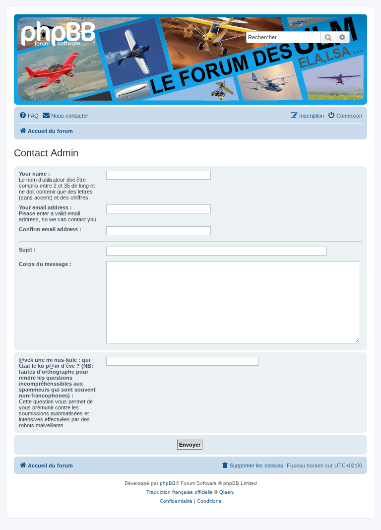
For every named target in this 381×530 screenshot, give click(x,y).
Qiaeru (227, 492)
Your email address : (45, 207)
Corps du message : (45, 264)
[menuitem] (29, 116)
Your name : (34, 174)
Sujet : (27, 250)
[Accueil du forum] (59, 32)
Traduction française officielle (179, 492)
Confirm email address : (50, 229)
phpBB (168, 483)
